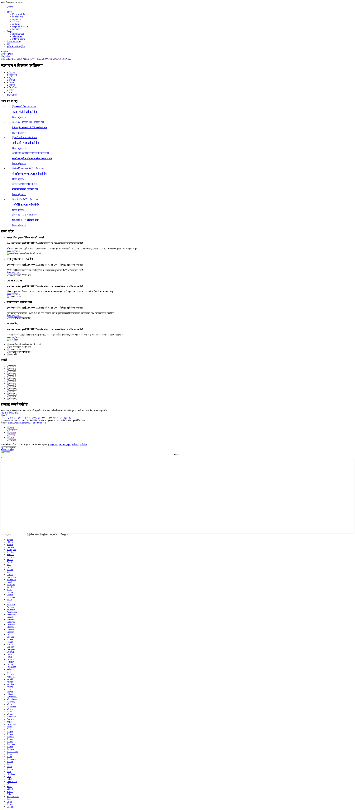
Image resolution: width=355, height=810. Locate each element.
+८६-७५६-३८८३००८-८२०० (40, 418)
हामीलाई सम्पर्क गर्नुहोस (16, 46)
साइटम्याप (54, 444)
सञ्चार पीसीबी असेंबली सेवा (24, 111)
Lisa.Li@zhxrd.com (17, 423)
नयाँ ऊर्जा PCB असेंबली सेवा (25, 142)
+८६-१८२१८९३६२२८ (62, 418)
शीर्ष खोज (83, 444)
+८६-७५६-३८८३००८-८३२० (16, 418)
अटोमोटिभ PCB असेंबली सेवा (26, 204)
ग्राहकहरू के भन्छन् (20, 26)
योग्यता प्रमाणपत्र (14, 41)
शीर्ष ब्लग (75, 444)
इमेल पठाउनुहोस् (7, 449)
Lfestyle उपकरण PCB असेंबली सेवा (29, 127)
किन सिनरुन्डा (18, 17)
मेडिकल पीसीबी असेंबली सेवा (25, 189)
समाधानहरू (16, 19)
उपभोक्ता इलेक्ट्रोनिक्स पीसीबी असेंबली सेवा (32, 158)
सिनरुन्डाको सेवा (19, 14)
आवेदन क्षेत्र (17, 36)
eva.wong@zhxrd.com (36, 423)
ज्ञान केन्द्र (16, 29)
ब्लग (8, 44)
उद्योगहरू (15, 22)
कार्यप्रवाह (16, 24)
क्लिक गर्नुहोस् (19, 117)
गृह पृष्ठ (9, 12)
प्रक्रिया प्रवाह (18, 39)
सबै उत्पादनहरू (65, 444)
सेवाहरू (10, 31)
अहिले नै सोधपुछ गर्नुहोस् (10, 413)
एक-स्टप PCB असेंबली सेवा (25, 220)
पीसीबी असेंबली (18, 34)
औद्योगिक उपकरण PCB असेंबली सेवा (29, 173)
